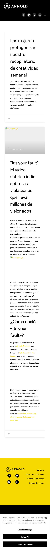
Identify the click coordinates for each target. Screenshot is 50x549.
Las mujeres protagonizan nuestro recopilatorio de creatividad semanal (24, 57)
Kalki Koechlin (24, 352)
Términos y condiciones (35, 474)
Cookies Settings (25, 529)
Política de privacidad (35, 478)
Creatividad (15, 149)
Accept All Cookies (25, 544)
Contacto (40, 469)
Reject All (25, 537)
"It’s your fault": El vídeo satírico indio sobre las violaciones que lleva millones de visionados (25, 186)
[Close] (46, 518)
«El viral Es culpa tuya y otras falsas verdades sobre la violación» (23, 416)
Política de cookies (36, 483)
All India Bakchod (23, 346)
